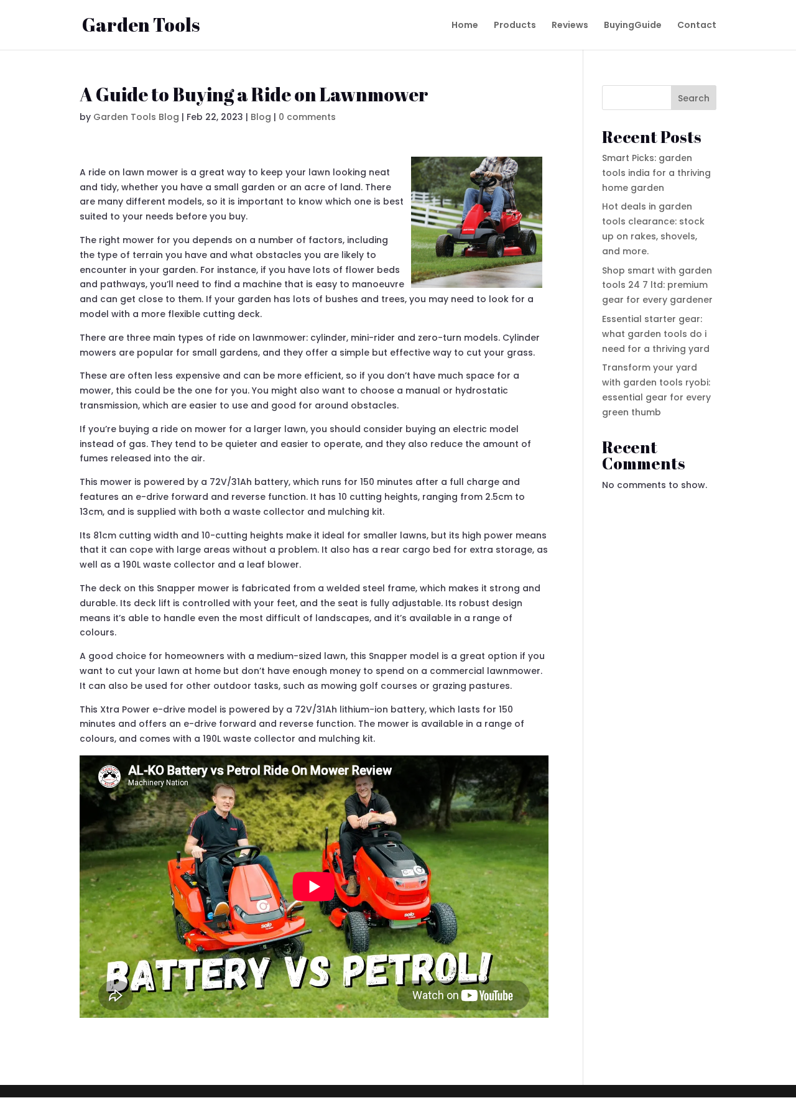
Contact (696, 26)
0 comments (307, 117)
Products (515, 26)
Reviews (570, 26)
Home (464, 26)
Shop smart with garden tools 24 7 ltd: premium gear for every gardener (657, 285)
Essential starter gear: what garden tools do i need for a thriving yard (656, 334)
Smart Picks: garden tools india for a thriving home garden (656, 173)
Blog (261, 117)
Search (694, 98)
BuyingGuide (633, 26)
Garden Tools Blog (136, 117)
